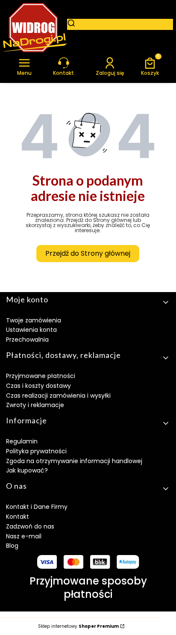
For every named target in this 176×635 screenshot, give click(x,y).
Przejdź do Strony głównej (87, 253)
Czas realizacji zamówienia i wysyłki (58, 395)
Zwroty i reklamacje (35, 405)
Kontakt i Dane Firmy (36, 506)
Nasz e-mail (23, 536)
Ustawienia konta (31, 329)
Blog (12, 545)
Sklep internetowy (78, 626)
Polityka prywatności (36, 451)
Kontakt (17, 516)
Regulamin (22, 441)
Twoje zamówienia (33, 320)
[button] (24, 66)
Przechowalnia (27, 339)
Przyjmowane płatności (40, 376)
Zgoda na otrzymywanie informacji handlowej (74, 461)
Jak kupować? (27, 470)
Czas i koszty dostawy (38, 385)
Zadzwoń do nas (30, 526)
